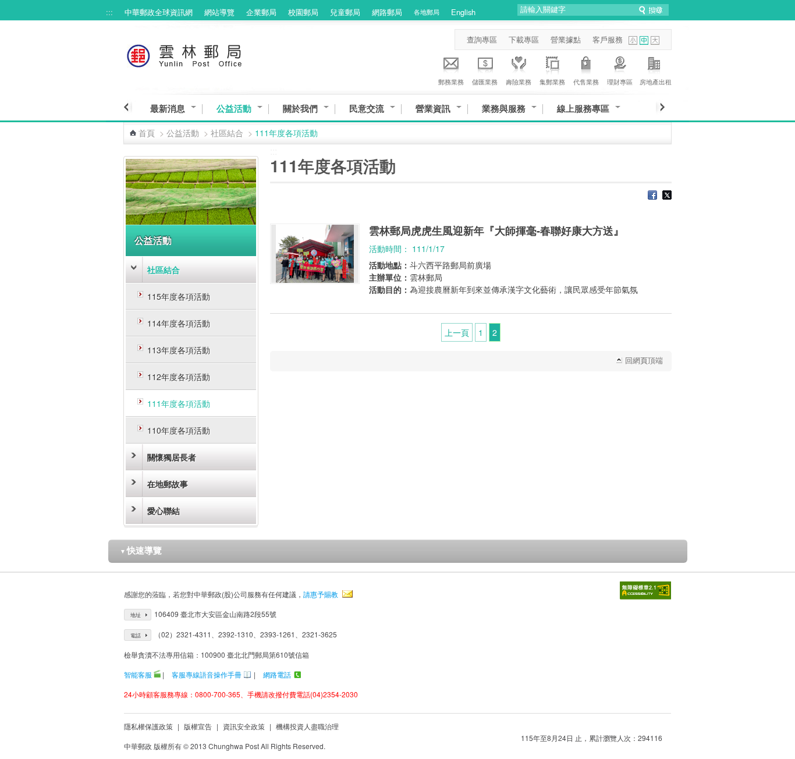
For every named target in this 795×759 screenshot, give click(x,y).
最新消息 (167, 109)
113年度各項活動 (178, 350)
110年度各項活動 (178, 430)
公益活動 (234, 109)
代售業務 (586, 81)
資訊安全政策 (244, 726)
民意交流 (366, 109)
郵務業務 (451, 81)
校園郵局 (303, 11)
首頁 (147, 133)
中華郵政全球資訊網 (159, 11)
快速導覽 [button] (141, 550)
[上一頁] (127, 107)
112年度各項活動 (178, 376)
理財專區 (620, 81)
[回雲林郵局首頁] (206, 54)
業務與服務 (504, 109)
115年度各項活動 (178, 296)
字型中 (644, 40)
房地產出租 (656, 81)
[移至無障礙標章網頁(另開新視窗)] (645, 590)
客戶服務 (607, 39)
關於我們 (300, 109)
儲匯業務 (485, 81)
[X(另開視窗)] (667, 196)
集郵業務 (552, 81)
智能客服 (138, 674)
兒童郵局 (345, 11)
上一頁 (457, 332)
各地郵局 (426, 11)
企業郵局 (261, 11)
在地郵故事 (167, 484)
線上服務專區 (583, 109)
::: (109, 11)
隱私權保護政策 (148, 726)
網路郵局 (387, 11)
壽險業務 (518, 81)
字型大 (655, 40)
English (463, 11)
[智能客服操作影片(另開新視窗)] (157, 674)
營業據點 (566, 39)
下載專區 (524, 39)
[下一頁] (660, 107)
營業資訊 (433, 109)
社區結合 (227, 133)
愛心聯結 (163, 510)
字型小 (633, 40)
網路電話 (277, 674)
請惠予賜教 (320, 594)
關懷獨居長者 (171, 457)
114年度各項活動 (178, 323)
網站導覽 (219, 11)
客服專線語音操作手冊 (207, 674)
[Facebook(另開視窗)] (652, 196)
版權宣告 (198, 726)
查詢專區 (482, 39)
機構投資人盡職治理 (307, 726)
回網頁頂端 (644, 360)
